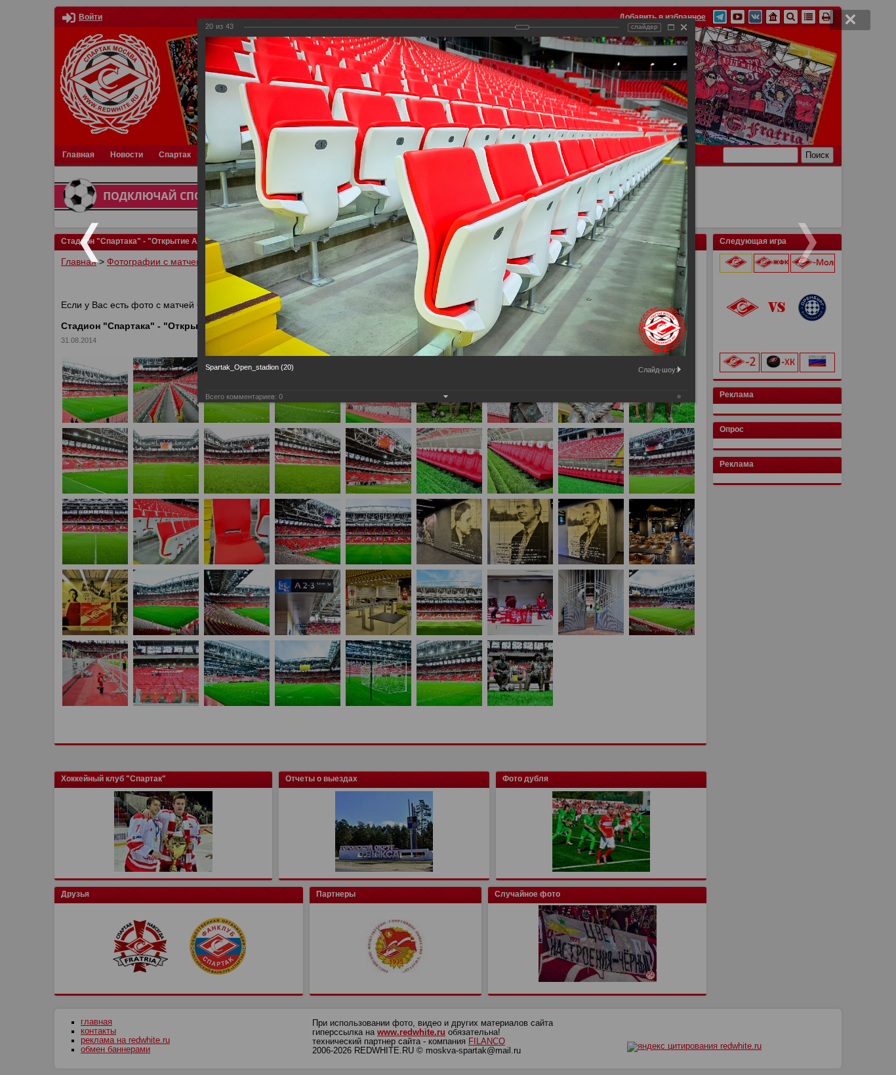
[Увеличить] (671, 27)
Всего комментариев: (244, 397)
